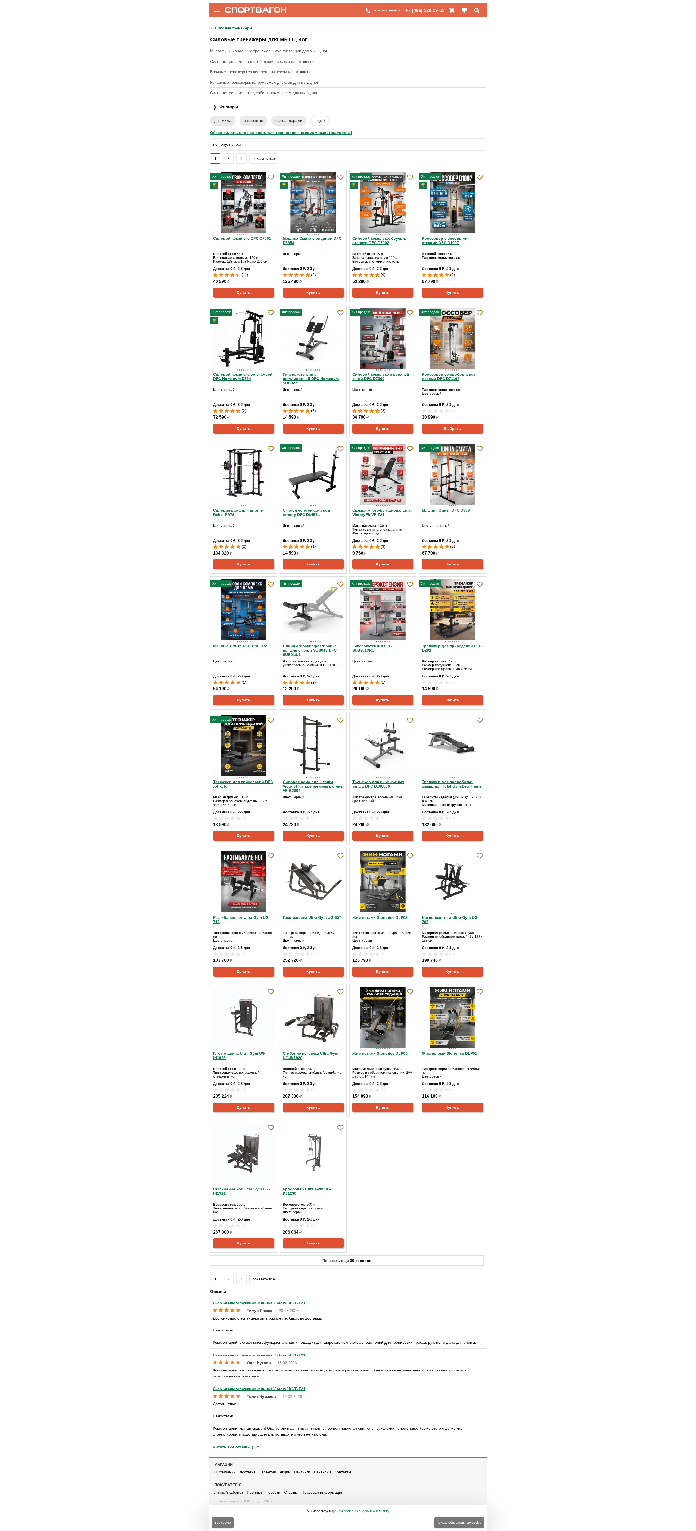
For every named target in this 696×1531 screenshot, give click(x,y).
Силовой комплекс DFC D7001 (242, 238)
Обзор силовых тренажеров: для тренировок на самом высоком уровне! (281, 132)
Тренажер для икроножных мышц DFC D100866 (378, 784)
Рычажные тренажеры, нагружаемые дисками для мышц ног (264, 82)
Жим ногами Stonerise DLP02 (380, 917)
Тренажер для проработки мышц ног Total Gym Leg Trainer (452, 784)
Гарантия (267, 1472)
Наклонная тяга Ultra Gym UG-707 (450, 919)
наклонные (253, 120)
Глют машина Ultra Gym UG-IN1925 (239, 1055)
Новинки (254, 1492)
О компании (225, 1472)
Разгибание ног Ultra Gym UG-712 (241, 919)
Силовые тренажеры (231, 28)
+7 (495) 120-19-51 (424, 10)
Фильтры (225, 107)
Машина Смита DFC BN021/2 (240, 646)
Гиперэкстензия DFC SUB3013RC (372, 648)
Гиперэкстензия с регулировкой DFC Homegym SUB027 (311, 378)
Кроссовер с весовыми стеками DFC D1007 (445, 240)
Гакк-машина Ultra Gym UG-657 (312, 917)
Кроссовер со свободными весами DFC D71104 (448, 376)
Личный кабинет (228, 1492)
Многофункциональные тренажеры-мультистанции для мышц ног (268, 51)
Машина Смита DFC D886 (446, 510)
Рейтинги (302, 1472)
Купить (243, 292)
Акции (285, 1472)
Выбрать (452, 428)
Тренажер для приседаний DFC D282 (452, 648)
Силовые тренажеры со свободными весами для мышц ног (263, 61)
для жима (222, 120)
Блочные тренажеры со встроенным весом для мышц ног (261, 72)
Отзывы (291, 1492)
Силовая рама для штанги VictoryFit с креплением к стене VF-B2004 (313, 786)
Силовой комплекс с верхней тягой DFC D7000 (380, 376)
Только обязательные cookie (459, 1522)
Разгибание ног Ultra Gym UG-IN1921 (241, 1191)
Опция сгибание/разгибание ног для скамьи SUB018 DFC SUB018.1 (310, 650)
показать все (263, 158)
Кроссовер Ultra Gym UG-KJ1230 (307, 1191)
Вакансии (322, 1472)
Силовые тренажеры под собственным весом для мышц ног (264, 93)
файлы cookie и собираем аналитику (360, 1511)
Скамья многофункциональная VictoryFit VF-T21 (382, 512)
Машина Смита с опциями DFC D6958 (312, 240)
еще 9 (320, 120)
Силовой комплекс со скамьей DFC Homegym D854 (242, 376)
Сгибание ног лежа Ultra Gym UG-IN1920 (310, 1055)
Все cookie (223, 1522)
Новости (273, 1492)
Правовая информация (322, 1492)
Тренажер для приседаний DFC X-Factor (243, 784)
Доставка (248, 1472)
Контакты (343, 1472)
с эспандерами (288, 120)
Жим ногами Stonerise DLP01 (449, 1053)
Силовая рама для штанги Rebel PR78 (238, 512)
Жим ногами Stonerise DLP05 (380, 1053)
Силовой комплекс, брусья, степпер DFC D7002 (379, 240)
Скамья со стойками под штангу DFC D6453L (306, 512)
